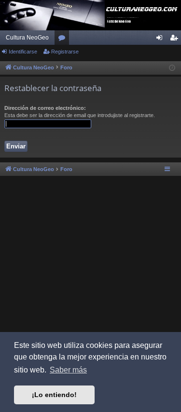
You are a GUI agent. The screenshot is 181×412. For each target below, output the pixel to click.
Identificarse (23, 51)
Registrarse (65, 51)
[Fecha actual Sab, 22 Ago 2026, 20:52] (172, 68)
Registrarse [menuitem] (175, 39)
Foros (63, 39)
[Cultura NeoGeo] (90, 15)
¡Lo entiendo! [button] (54, 395)
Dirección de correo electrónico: (45, 108)
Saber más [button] (68, 370)
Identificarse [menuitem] (161, 39)
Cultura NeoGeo (27, 37)
